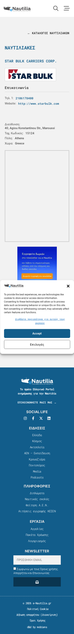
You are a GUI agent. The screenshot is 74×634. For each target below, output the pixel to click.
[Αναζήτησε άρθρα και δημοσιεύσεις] (55, 8)
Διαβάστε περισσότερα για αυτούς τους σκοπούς (40, 321)
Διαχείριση (49, 615)
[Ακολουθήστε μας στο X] (41, 418)
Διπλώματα (37, 493)
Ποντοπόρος (37, 465)
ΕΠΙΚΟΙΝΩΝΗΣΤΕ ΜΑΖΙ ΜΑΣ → (37, 402)
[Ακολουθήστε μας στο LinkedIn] (49, 418)
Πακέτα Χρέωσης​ (37, 535)
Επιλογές (37, 344)
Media (37, 471)
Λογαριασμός (37, 541)
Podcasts (37, 477)
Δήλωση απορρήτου (27, 615)
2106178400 (24, 98)
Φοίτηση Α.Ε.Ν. (37, 505)
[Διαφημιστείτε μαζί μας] (37, 266)
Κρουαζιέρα (37, 459)
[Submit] (37, 582)
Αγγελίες (37, 529)
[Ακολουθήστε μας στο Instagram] (25, 418)
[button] (68, 286)
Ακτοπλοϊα (37, 447)
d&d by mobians (37, 627)
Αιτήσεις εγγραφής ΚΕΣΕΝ (37, 511)
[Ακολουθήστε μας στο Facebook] (33, 418)
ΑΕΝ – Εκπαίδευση (37, 453)
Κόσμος (37, 441)
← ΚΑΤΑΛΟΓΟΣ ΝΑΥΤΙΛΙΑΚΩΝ (48, 33)
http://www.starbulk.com (38, 103)
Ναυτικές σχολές (37, 499)
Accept (37, 333)
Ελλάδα (37, 435)
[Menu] (67, 8)
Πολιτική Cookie (37, 609)
